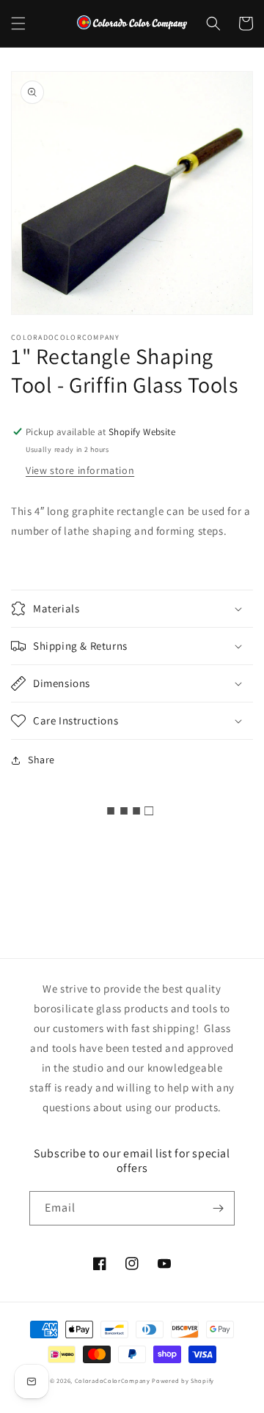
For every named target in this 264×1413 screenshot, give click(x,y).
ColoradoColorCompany (112, 1380)
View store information (80, 470)
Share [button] (41, 759)
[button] (18, 23)
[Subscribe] (218, 1208)
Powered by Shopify (183, 1380)
